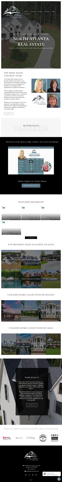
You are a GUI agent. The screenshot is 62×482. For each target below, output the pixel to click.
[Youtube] (36, 475)
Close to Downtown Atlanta (31, 279)
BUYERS (40, 11)
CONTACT (27, 14)
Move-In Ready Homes (11, 310)
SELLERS (47, 11)
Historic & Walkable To (23, 343)
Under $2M (31, 312)
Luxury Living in (8, 343)
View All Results (31, 237)
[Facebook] (26, 475)
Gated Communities (31, 310)
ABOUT (26, 11)
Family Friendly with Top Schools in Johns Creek (53, 344)
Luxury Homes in (38, 343)
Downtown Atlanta (23, 346)
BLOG (53, 11)
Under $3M (51, 312)
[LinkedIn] (32, 475)
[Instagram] (29, 475)
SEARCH (33, 11)
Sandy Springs (38, 345)
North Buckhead (8, 345)
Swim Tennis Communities (31, 259)
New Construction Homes (11, 259)
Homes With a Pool (11, 279)
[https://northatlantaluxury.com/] (12, 12)
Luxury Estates (51, 310)
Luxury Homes (51, 259)
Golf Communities (51, 279)
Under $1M (11, 312)
